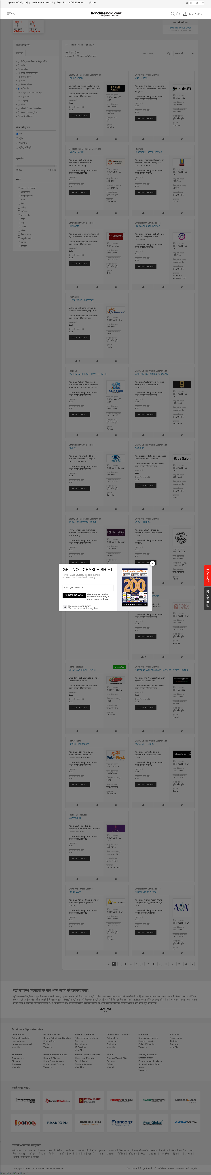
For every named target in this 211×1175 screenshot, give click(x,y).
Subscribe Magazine (134, 604)
